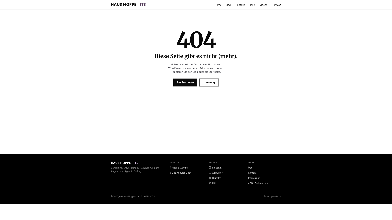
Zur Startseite (185, 82)
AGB (250, 183)
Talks (252, 5)
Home (218, 5)
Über (250, 167)
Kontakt (276, 5)
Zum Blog (209, 82)
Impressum (254, 177)
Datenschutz (261, 183)
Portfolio (240, 5)
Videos (263, 5)
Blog (228, 5)
